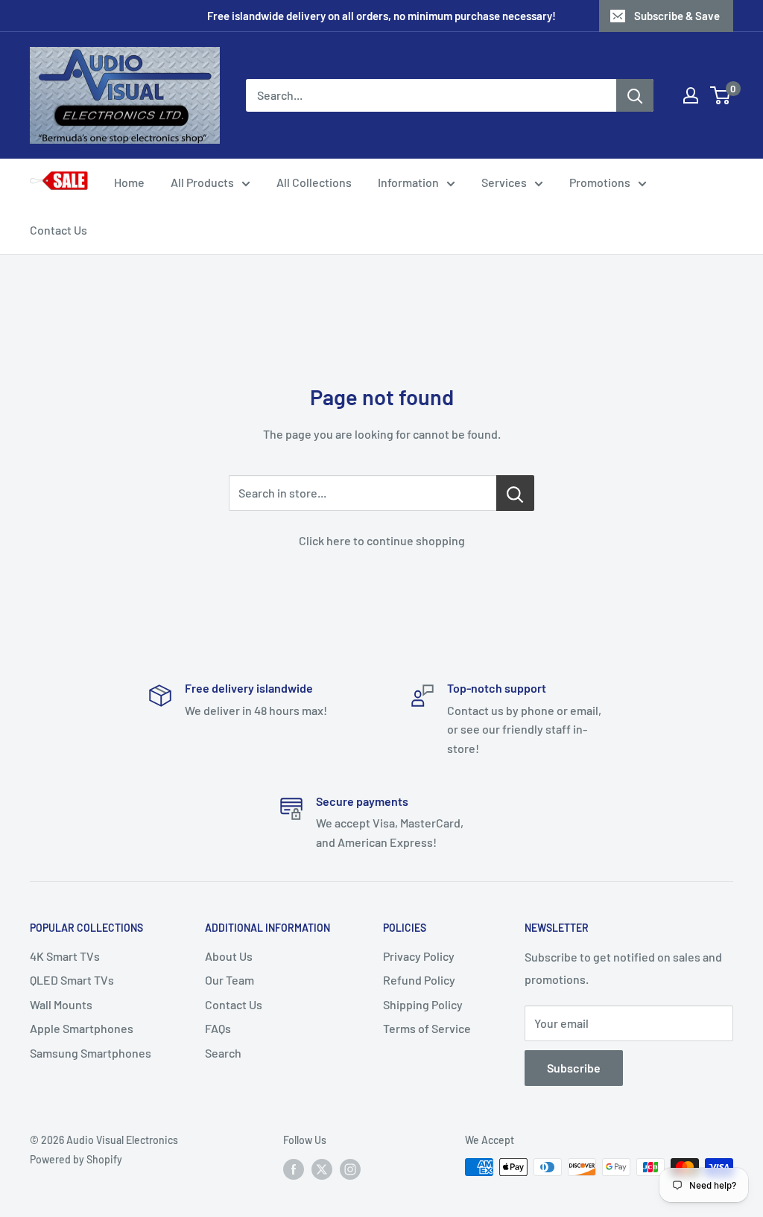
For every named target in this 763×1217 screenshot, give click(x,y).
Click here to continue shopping (382, 540)
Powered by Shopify (76, 1159)
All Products (202, 182)
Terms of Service (427, 1028)
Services (504, 182)
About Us (229, 956)
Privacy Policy (419, 956)
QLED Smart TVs (72, 980)
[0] (721, 95)
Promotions (599, 182)
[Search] (634, 95)
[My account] (690, 95)
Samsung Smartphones (90, 1053)
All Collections (314, 182)
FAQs (218, 1028)
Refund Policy (419, 980)
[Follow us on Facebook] (293, 1168)
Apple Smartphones (81, 1028)
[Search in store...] (515, 493)
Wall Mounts (61, 1004)
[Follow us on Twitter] (321, 1168)
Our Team (229, 980)
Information (408, 182)
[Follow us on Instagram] (350, 1168)
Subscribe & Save (677, 15)
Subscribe (574, 1068)
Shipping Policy (423, 1004)
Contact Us (58, 230)
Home (129, 182)
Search (223, 1053)
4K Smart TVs (65, 956)
